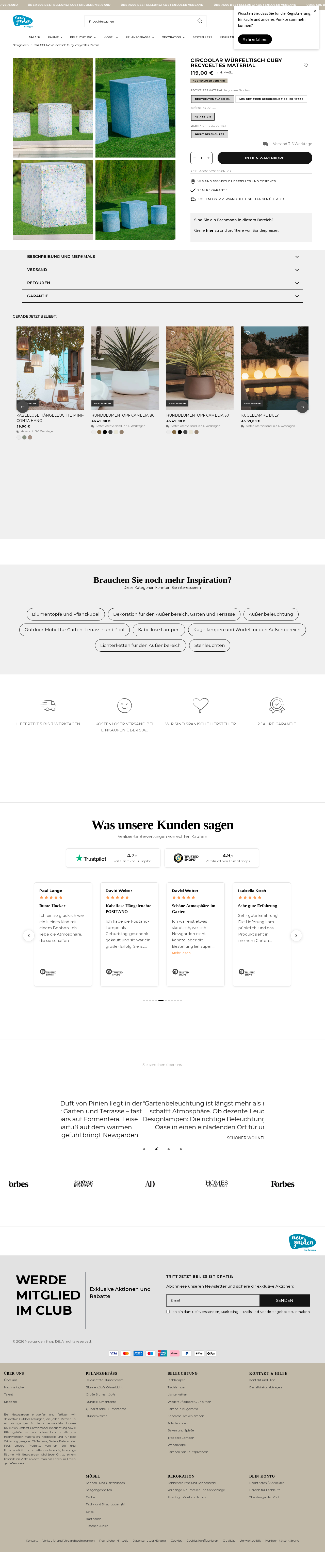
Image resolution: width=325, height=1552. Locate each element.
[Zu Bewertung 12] (181, 1000)
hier (210, 230)
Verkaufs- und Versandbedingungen (68, 1540)
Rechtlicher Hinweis (113, 1540)
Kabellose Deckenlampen (186, 1416)
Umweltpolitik (250, 1540)
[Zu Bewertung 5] (156, 1000)
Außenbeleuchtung (271, 614)
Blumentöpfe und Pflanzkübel (66, 614)
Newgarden (21, 45)
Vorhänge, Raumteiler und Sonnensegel (196, 1490)
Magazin (10, 1402)
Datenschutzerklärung (149, 1540)
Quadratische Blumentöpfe (106, 1409)
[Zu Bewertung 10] (175, 1000)
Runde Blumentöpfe (101, 1402)
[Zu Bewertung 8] (169, 1000)
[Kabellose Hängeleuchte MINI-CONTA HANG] (50, 368)
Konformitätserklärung (282, 1540)
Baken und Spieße (181, 1430)
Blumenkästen (96, 1416)
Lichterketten (177, 1394)
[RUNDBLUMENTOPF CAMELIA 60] (200, 368)
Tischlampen (177, 1387)
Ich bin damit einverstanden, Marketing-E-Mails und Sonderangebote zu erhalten (241, 1312)
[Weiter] (296, 935)
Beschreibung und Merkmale (61, 256)
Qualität (229, 1540)
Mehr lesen (115, 953)
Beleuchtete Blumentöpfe (104, 1380)
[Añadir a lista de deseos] (306, 65)
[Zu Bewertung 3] (150, 1000)
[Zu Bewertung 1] (144, 1000)
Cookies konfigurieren (202, 1540)
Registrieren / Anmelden (267, 1483)
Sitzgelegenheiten (99, 1490)
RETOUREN (38, 282)
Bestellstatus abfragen (265, 1387)
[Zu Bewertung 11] (178, 1000)
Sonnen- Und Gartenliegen (105, 1483)
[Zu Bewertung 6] (159, 1000)
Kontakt (32, 1540)
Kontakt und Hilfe (262, 1380)
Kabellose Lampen (159, 629)
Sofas (89, 1512)
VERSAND (37, 269)
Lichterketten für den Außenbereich (140, 645)
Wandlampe (177, 1445)
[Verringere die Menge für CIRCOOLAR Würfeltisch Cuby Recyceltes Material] (194, 158)
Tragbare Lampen (181, 1438)
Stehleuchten (209, 645)
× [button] (315, 10)
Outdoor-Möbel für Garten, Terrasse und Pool (74, 629)
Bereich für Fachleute (264, 1490)
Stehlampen (177, 1380)
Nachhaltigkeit (15, 1387)
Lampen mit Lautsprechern (188, 1452)
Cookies (176, 1540)
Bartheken (93, 1519)
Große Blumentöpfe (100, 1394)
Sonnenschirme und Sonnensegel (192, 1483)
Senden (284, 1300)
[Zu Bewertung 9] (172, 1000)
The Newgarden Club (264, 1497)
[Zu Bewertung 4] (153, 1000)
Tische (90, 1497)
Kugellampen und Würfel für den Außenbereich (247, 629)
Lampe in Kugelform (183, 1409)
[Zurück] (29, 935)
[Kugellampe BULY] (274, 368)
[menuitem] (34, 37)
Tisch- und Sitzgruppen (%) (105, 1504)
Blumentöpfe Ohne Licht (104, 1387)
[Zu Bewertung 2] (147, 1000)
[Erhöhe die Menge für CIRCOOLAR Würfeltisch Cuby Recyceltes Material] (208, 158)
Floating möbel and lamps (187, 1497)
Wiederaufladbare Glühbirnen (189, 1402)
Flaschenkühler (97, 1526)
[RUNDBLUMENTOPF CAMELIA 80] (125, 368)
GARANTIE (37, 296)
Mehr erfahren (254, 39)
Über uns (10, 1380)
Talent (8, 1394)
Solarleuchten (178, 1423)
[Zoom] (82, 68)
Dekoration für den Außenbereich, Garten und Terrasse (174, 614)
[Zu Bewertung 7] (164, 1000)
